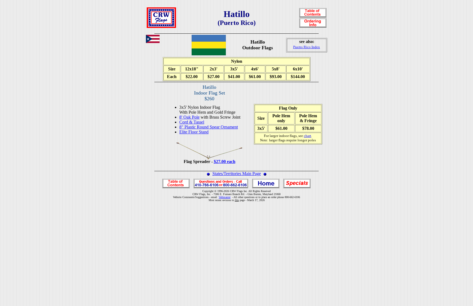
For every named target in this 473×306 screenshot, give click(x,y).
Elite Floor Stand (194, 132)
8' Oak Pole (189, 117)
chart (307, 136)
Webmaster (224, 197)
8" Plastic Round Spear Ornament (208, 127)
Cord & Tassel (191, 122)
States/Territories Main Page (236, 173)
